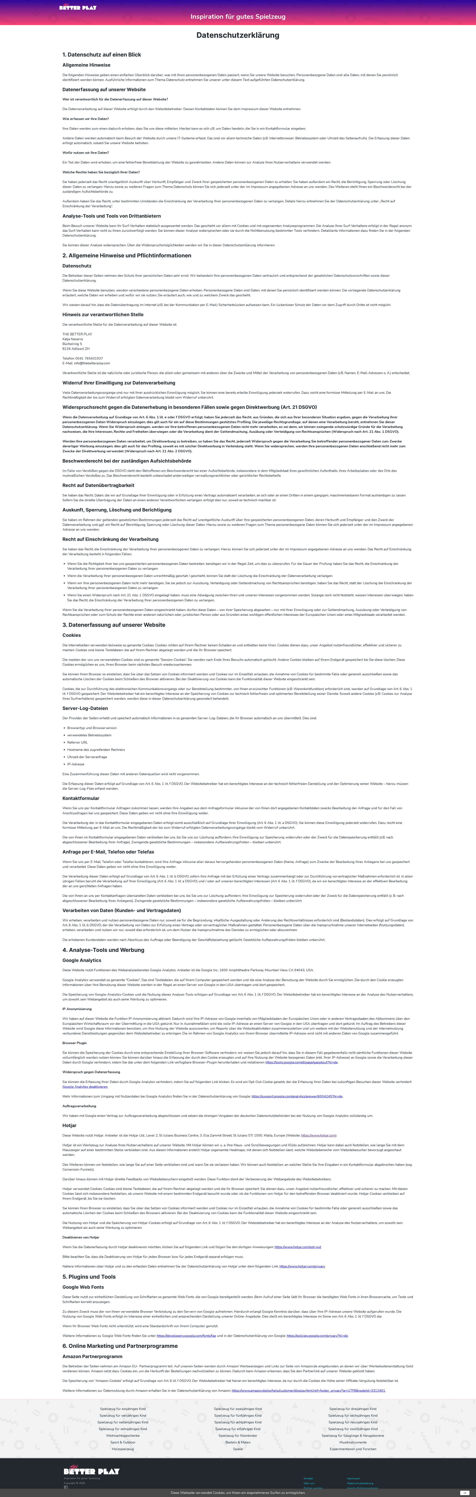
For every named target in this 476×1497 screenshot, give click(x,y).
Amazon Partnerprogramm (362, 1488)
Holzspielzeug (123, 1449)
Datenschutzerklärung (360, 1483)
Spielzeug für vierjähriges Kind (123, 1415)
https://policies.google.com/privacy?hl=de (317, 1336)
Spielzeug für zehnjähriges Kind (123, 1429)
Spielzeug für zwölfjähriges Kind (353, 1429)
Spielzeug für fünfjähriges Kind (238, 1415)
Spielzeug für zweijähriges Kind (238, 1409)
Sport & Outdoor (123, 1442)
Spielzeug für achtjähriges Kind (238, 1422)
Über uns (309, 1483)
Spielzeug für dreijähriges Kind (353, 1409)
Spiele (238, 1449)
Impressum (353, 1478)
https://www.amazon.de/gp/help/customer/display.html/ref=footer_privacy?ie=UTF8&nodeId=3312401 (308, 1390)
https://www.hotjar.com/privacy (302, 1266)
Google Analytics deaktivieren (84, 1086)
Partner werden (313, 1488)
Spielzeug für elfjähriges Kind (237, 1429)
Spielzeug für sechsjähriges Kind (353, 1415)
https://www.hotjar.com (318, 1135)
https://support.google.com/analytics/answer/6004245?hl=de (297, 1096)
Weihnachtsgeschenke (123, 1435)
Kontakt (308, 1478)
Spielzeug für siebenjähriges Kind (122, 1422)
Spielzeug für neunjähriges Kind (353, 1422)
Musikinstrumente (353, 1442)
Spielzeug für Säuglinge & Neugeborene (353, 1435)
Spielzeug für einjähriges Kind (123, 1409)
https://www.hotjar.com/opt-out (298, 1247)
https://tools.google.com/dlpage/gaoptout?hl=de (302, 1062)
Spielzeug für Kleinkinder (238, 1435)
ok (465, 1492)
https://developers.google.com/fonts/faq (186, 1336)
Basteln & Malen (238, 1442)
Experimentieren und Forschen (353, 1449)
